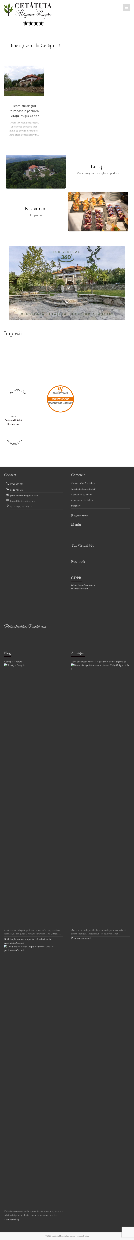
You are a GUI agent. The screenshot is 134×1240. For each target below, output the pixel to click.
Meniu (76, 524)
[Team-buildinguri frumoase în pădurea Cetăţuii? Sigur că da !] (100, 665)
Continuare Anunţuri (81, 938)
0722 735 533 (16, 489)
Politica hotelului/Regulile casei (25, 627)
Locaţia (98, 166)
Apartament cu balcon (81, 494)
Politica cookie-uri (79, 588)
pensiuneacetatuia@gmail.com (24, 495)
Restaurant (36, 208)
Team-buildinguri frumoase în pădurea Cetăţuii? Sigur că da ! (24, 111)
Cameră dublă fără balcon (83, 483)
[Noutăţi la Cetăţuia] (33, 665)
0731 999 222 (16, 484)
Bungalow (75, 505)
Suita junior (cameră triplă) (83, 488)
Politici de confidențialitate (83, 585)
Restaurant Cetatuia (60, 403)
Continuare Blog (11, 1219)
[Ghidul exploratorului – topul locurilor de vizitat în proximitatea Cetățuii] (33, 946)
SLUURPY (57, 393)
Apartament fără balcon (82, 500)
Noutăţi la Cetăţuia (13, 661)
